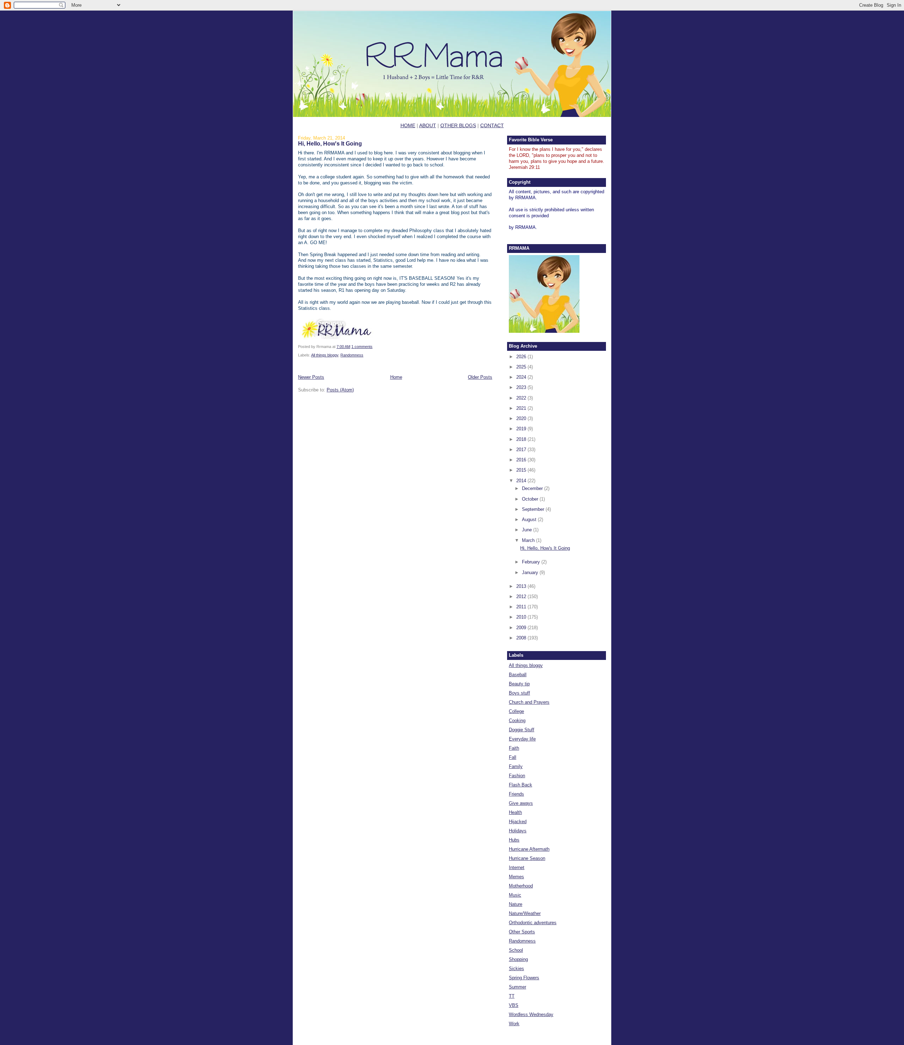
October (531, 499)
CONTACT (492, 125)
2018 (522, 439)
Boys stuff (519, 693)
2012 (522, 596)
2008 (522, 637)
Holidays (518, 830)
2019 (522, 428)
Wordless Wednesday (531, 1014)
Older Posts (480, 377)
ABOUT (427, 125)
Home (396, 377)
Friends (516, 794)
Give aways (521, 803)
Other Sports (522, 931)
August (530, 519)
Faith (514, 748)
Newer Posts (311, 377)
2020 (522, 418)
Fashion (517, 775)
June (527, 529)
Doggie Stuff (521, 729)
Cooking (517, 720)
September (534, 509)
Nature (515, 904)
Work (514, 1023)
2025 (522, 367)
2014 (522, 480)
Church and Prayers (529, 702)
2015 (522, 470)
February (531, 562)
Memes (516, 876)
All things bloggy (324, 355)
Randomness (351, 355)
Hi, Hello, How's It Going (330, 143)
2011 (522, 606)
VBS (513, 1005)
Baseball (518, 674)
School (516, 950)
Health (515, 812)
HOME (407, 125)
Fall (512, 757)
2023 (522, 387)
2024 (522, 377)
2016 (522, 459)
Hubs (514, 840)
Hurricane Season (527, 858)
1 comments (362, 346)
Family (516, 766)
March (529, 540)
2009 (522, 627)
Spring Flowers (524, 977)
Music (515, 895)
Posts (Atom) (340, 389)
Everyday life (522, 739)
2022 (522, 398)
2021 (522, 408)
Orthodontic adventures (533, 922)
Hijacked (518, 821)
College (516, 711)
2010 (522, 617)
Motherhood (521, 885)
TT (512, 996)
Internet (516, 867)
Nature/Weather (525, 913)
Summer (517, 987)
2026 (522, 356)
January (531, 572)
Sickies (516, 968)
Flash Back (520, 784)
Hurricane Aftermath (529, 849)
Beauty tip (519, 683)
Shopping (518, 959)
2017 (522, 449)
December (533, 488)
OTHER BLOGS (458, 125)
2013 (522, 586)
